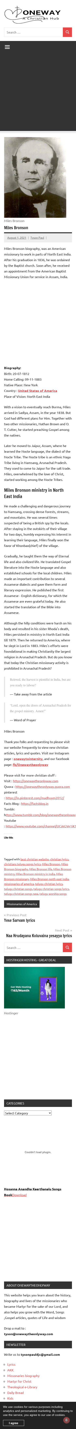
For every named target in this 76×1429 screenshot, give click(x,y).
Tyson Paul (37, 237)
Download (19, 1195)
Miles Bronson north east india (49, 879)
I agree (13, 1423)
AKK (10, 1370)
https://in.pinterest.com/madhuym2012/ (35, 798)
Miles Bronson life (40, 869)
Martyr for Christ (19, 1381)
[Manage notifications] (66, 1420)
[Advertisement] (38, 93)
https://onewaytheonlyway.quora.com (42, 786)
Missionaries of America (22, 904)
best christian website (34, 859)
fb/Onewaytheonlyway (30, 764)
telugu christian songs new (21, 893)
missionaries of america (19, 884)
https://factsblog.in (34, 803)
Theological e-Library (22, 1387)
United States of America (37, 390)
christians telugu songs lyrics (22, 864)
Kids (10, 1398)
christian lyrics (59, 859)
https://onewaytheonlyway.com (35, 781)
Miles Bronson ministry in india (35, 874)
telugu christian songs (18, 889)
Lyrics (11, 1364)
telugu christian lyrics (49, 884)
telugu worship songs (53, 893)
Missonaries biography (23, 1376)
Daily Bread (15, 1392)
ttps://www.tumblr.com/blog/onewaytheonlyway (41, 815)
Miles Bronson (51, 864)
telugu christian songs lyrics (51, 889)
